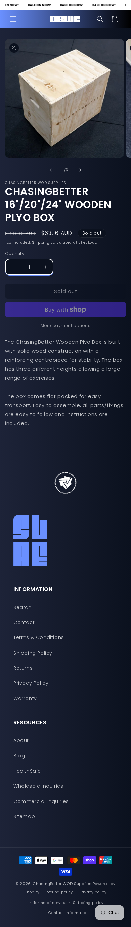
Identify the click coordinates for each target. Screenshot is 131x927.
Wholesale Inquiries (38, 786)
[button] (13, 19)
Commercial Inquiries (41, 801)
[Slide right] (80, 170)
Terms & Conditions (38, 637)
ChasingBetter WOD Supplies (62, 883)
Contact (24, 622)
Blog (19, 755)
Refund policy (59, 892)
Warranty (25, 698)
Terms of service (50, 902)
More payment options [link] (65, 325)
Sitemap (24, 816)
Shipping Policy (32, 653)
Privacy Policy (30, 683)
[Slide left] (50, 170)
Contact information (68, 912)
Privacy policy (93, 892)
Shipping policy (88, 902)
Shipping (41, 242)
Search (22, 607)
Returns (23, 668)
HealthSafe (27, 771)
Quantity (14, 253)
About (21, 740)
